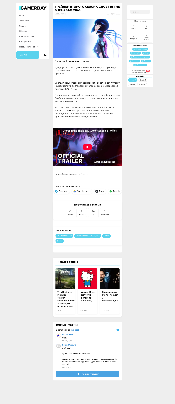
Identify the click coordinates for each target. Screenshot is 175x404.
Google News (83, 191)
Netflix (106, 236)
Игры (21, 15)
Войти (23, 54)
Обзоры (23, 31)
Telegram (63, 191)
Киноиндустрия (26, 36)
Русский (133, 80)
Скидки (22, 26)
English (132, 84)
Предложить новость (29, 47)
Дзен (102, 191)
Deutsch (143, 80)
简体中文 (142, 84)
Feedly (116, 191)
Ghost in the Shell (64, 236)
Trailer (59, 241)
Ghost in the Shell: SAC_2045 (88, 236)
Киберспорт (25, 41)
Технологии (24, 21)
